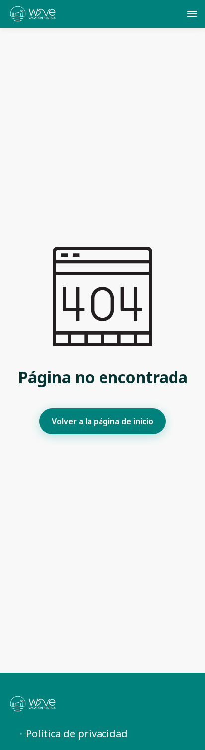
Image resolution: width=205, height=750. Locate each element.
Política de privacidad (77, 734)
